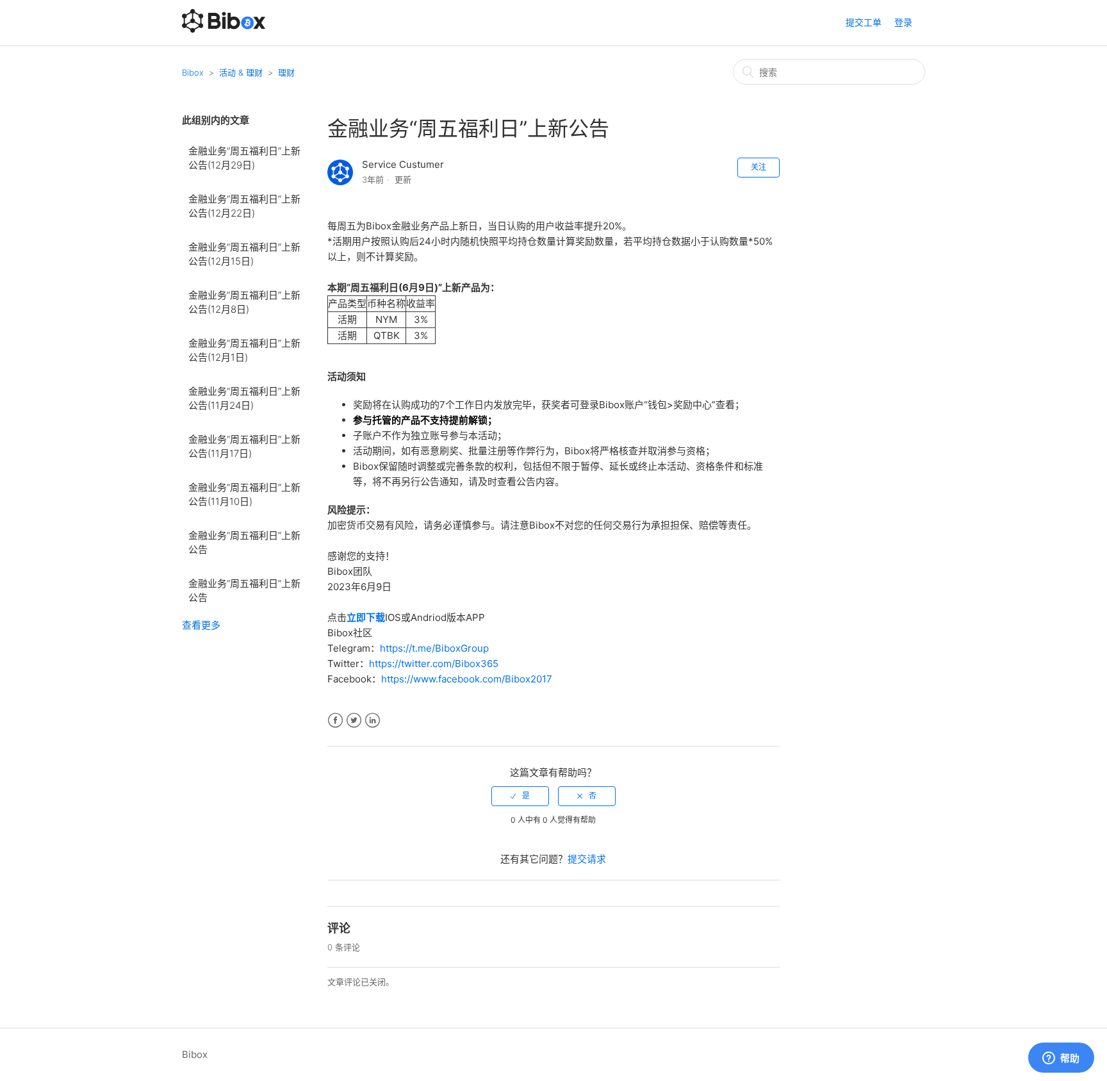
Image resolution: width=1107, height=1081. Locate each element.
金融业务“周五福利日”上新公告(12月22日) (244, 206)
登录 (903, 22)
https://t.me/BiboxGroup (434, 648)
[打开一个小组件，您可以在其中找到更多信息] (1061, 1059)
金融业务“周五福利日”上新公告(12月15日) (244, 254)
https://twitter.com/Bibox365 (433, 663)
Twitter (354, 721)
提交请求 (587, 859)
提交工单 (864, 22)
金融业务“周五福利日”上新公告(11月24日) (244, 398)
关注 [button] (758, 167)
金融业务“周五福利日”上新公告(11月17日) (244, 446)
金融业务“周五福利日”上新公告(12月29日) (244, 158)
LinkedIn (373, 721)
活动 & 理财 (241, 72)
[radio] (520, 795)
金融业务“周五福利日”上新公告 (244, 542)
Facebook (335, 721)
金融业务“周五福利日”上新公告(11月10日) (244, 494)
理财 (286, 72)
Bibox (193, 72)
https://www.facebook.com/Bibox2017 (466, 679)
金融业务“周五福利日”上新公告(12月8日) (244, 302)
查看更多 (201, 625)
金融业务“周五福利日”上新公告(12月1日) (244, 350)
